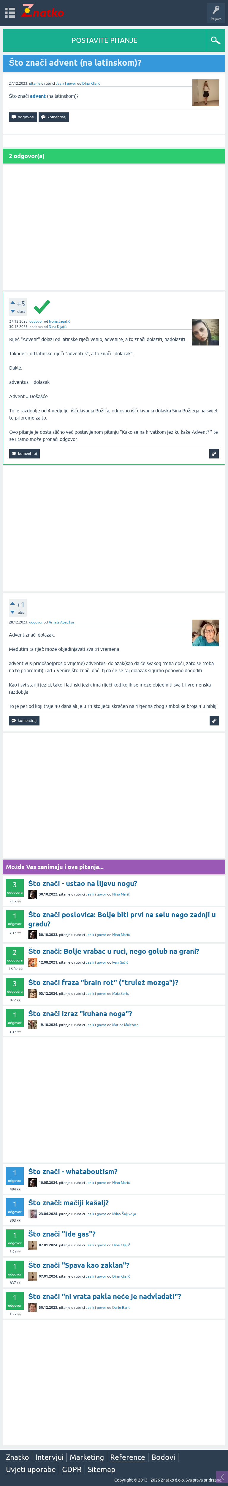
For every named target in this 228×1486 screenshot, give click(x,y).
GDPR (72, 1469)
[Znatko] (42, 10)
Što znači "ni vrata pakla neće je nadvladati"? (104, 1296)
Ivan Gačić (120, 962)
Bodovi (163, 1457)
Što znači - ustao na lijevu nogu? (82, 883)
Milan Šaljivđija (124, 1214)
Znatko (17, 1457)
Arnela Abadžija (61, 622)
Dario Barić (121, 1308)
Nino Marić (121, 894)
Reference (127, 1457)
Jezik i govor (66, 83)
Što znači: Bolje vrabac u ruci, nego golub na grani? (113, 951)
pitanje (34, 83)
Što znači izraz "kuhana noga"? (80, 1013)
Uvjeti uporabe (31, 1469)
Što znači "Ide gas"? (62, 1234)
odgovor (36, 321)
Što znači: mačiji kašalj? (68, 1202)
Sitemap (101, 1469)
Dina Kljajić (91, 83)
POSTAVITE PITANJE (104, 40)
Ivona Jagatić (59, 321)
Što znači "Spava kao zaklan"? (78, 1265)
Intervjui (49, 1457)
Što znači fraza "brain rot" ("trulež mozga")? (103, 982)
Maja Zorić (120, 994)
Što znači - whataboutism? (73, 1171)
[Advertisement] (114, 227)
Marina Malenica (125, 1025)
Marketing (87, 1457)
